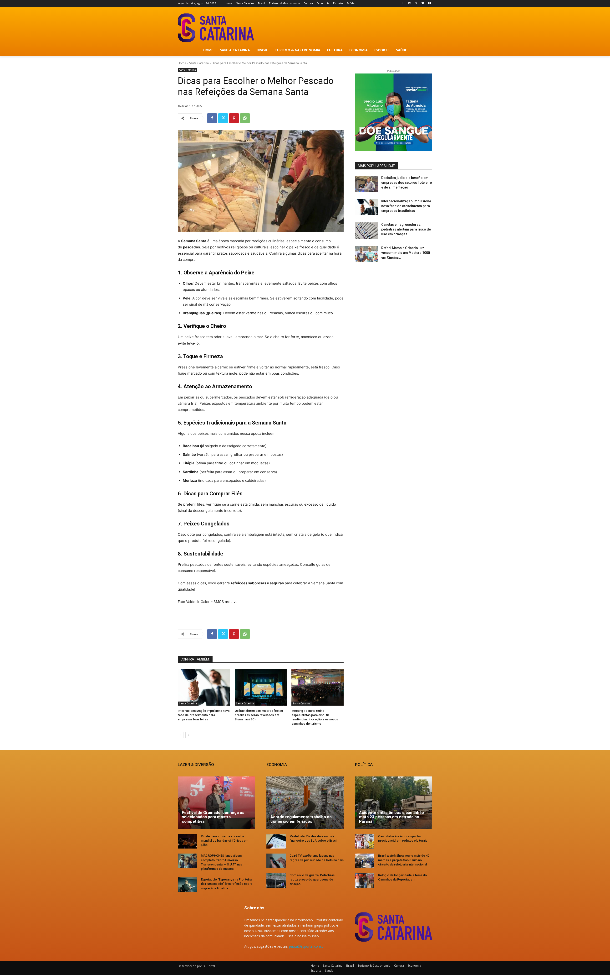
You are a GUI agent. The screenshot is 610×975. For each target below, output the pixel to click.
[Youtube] (429, 3)
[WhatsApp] (245, 118)
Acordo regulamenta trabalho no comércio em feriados (301, 819)
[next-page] (188, 735)
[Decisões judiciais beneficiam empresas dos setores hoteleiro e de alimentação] (366, 184)
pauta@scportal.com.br (307, 946)
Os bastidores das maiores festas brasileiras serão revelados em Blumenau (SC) (259, 715)
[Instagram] (409, 3)
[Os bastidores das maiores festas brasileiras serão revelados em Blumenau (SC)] (261, 687)
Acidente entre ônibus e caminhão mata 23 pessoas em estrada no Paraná (391, 817)
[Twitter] (416, 3)
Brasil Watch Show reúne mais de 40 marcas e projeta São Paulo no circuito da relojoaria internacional (403, 860)
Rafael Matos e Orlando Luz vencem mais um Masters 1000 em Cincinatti (405, 252)
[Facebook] (403, 3)
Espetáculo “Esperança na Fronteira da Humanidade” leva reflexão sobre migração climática (227, 884)
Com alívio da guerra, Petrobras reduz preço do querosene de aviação (312, 879)
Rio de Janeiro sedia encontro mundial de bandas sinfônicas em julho (224, 840)
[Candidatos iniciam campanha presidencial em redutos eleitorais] (364, 841)
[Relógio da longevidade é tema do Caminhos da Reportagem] (364, 880)
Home (182, 63)
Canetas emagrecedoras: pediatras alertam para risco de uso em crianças (406, 229)
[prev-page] (181, 735)
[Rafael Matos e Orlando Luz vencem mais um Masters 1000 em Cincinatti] (366, 254)
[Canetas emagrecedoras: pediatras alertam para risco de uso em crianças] (366, 230)
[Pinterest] (234, 118)
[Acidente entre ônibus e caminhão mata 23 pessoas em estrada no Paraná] (393, 802)
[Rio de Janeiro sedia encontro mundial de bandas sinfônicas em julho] (187, 841)
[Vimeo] (423, 3)
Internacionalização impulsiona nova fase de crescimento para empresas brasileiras (203, 715)
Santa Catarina (199, 63)
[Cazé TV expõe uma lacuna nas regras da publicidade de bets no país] (276, 861)
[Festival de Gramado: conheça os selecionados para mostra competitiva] (216, 802)
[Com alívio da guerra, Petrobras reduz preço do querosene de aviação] (276, 880)
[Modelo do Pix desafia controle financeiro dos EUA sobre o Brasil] (276, 841)
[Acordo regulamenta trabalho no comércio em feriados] (305, 802)
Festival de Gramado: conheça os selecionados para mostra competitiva (213, 817)
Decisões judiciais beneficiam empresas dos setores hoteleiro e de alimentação (406, 182)
